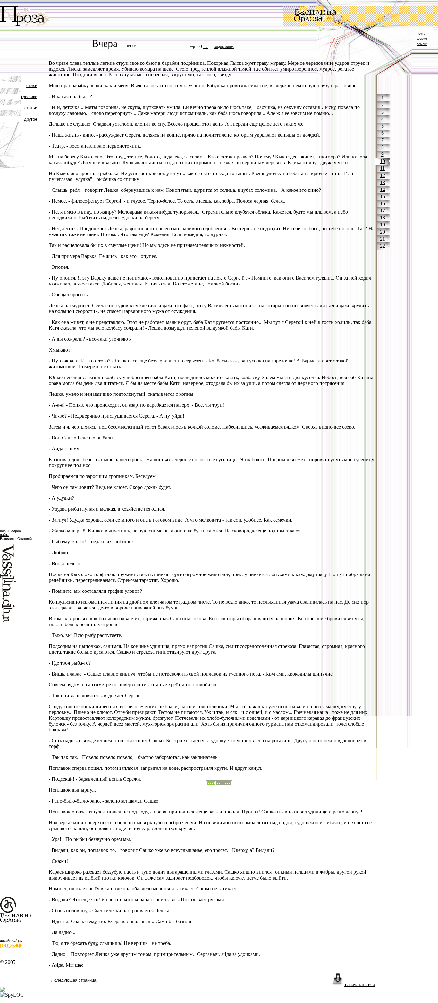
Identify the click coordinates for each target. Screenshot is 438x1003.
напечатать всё (359, 984)
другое (30, 119)
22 (382, 246)
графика (29, 96)
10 (382, 161)
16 (382, 203)
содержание (224, 47)
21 (382, 239)
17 (382, 210)
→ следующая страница (72, 980)
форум (422, 38)
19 (382, 224)
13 (382, 182)
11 (382, 168)
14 (382, 189)
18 (382, 217)
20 (382, 231)
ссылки (422, 44)
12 (382, 175)
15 (382, 196)
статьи (30, 108)
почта (421, 33)
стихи (31, 85)
